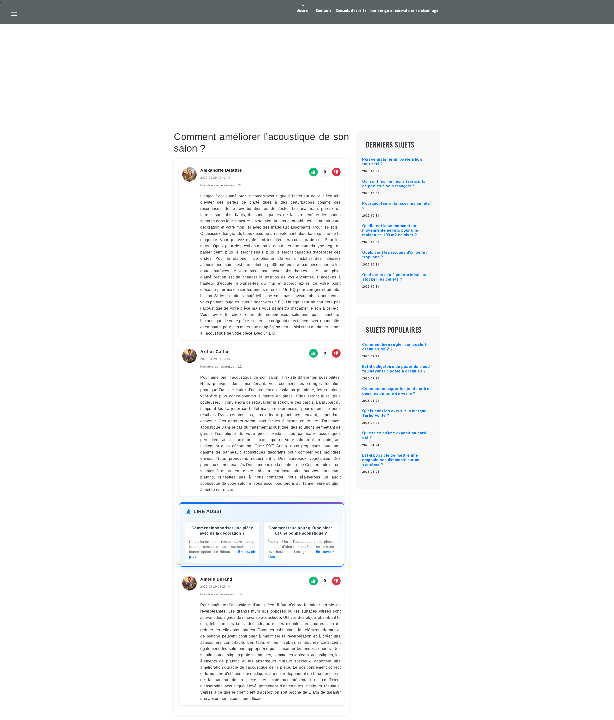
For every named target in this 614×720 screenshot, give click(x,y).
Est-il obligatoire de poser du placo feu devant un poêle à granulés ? (396, 368)
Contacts (324, 10)
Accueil (303, 10)
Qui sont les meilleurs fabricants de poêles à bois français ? (393, 183)
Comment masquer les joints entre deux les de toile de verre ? (395, 390)
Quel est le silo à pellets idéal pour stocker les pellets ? (395, 277)
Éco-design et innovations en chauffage (404, 10)
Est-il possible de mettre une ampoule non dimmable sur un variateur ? (390, 460)
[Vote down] (336, 172)
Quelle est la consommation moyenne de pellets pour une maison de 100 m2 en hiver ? (390, 230)
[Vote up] (313, 172)
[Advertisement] (307, 66)
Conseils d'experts (351, 10)
